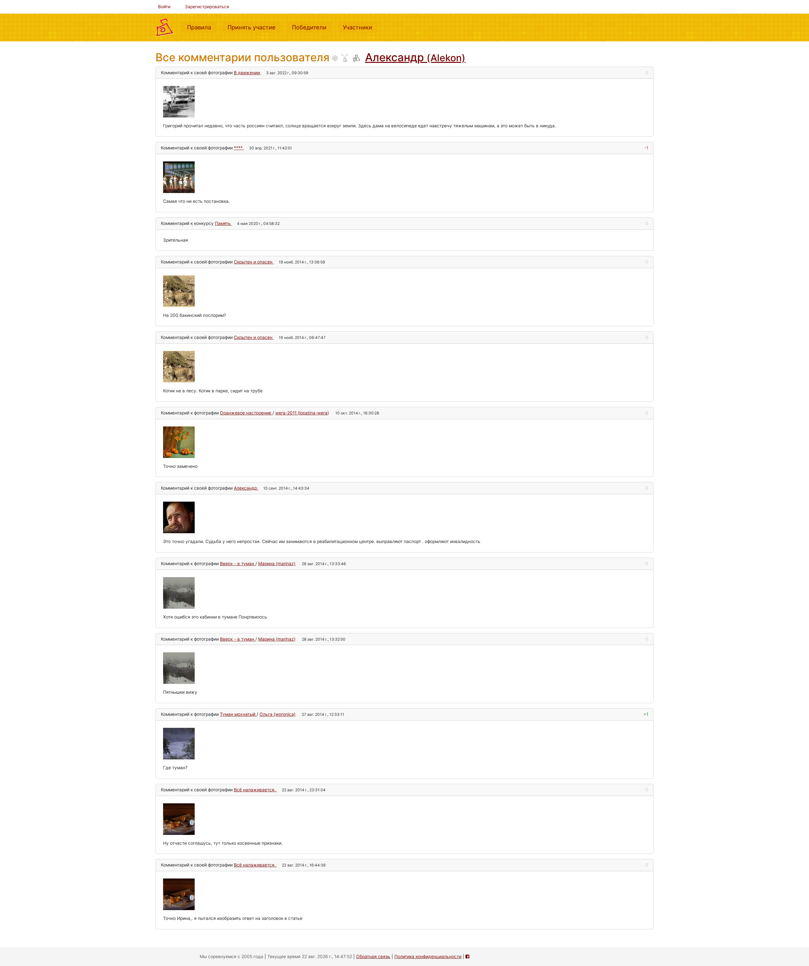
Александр (415, 57)
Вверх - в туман (237, 563)
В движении (247, 72)
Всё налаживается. (255, 789)
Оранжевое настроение (246, 412)
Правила (201, 27)
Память (223, 223)
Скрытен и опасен (254, 261)
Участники (360, 27)
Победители (312, 27)
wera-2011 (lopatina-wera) (302, 412)
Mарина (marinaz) (276, 563)
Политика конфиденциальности (427, 956)
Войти (164, 6)
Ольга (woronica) (277, 714)
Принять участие (254, 27)
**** (239, 147)
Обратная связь (373, 956)
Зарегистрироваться (207, 6)
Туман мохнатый (238, 714)
